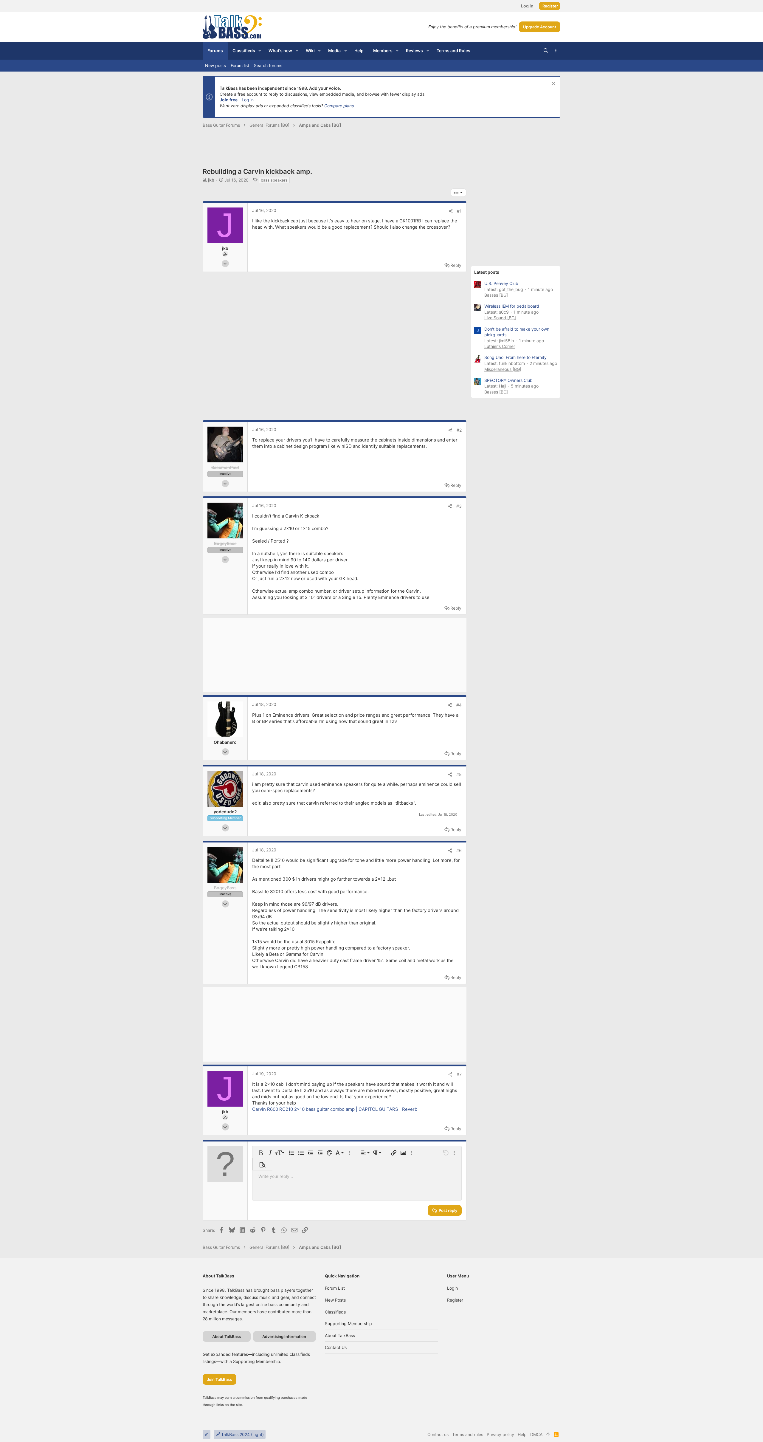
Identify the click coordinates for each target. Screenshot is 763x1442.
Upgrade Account (539, 26)
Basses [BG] (496, 295)
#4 (459, 704)
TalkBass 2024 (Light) (242, 1434)
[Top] (548, 1434)
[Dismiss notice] (552, 84)
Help (522, 1434)
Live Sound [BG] (500, 317)
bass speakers (274, 180)
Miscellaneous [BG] (502, 369)
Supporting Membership (348, 1323)
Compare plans (339, 105)
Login (452, 1288)
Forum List (335, 1288)
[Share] (450, 211)
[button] (260, 51)
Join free (229, 99)
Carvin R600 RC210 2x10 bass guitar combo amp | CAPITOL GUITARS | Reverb (334, 1109)
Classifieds (335, 1311)
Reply (455, 265)
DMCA (536, 1434)
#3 (459, 506)
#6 (459, 850)
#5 (459, 774)
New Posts (335, 1299)
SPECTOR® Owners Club (508, 380)
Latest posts (486, 272)
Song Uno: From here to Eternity (515, 357)
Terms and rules (467, 1434)
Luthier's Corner (499, 346)
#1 (459, 210)
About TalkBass (340, 1335)
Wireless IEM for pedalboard (511, 306)
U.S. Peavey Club (501, 283)
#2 (459, 430)
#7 (459, 1074)
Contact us (336, 1347)
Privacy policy (500, 1434)
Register (455, 1299)
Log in (248, 99)
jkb (211, 179)
